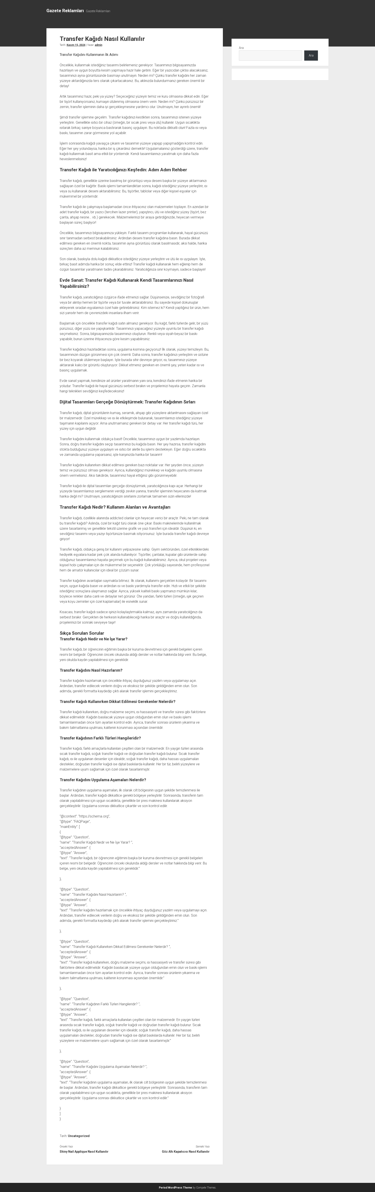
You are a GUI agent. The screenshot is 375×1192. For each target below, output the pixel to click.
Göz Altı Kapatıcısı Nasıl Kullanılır (185, 1151)
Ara (241, 48)
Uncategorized (79, 1136)
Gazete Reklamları (65, 10)
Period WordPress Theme (175, 1187)
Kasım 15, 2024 (76, 45)
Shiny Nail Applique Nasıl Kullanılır (84, 1151)
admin (98, 45)
